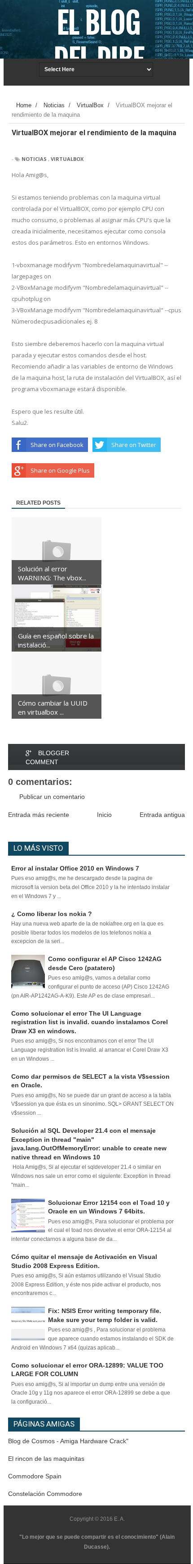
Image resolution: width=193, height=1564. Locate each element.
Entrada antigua (162, 814)
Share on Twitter (133, 445)
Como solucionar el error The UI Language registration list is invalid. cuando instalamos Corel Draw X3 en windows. (89, 1022)
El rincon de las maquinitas (46, 1458)
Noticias (34, 158)
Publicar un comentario (52, 796)
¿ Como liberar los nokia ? (51, 913)
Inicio (104, 814)
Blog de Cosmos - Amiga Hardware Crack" (68, 1441)
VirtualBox (67, 158)
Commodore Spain (34, 1476)
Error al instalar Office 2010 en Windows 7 (75, 868)
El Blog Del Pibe (99, 41)
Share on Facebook (57, 445)
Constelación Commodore (45, 1493)
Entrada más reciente (38, 814)
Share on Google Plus (60, 470)
